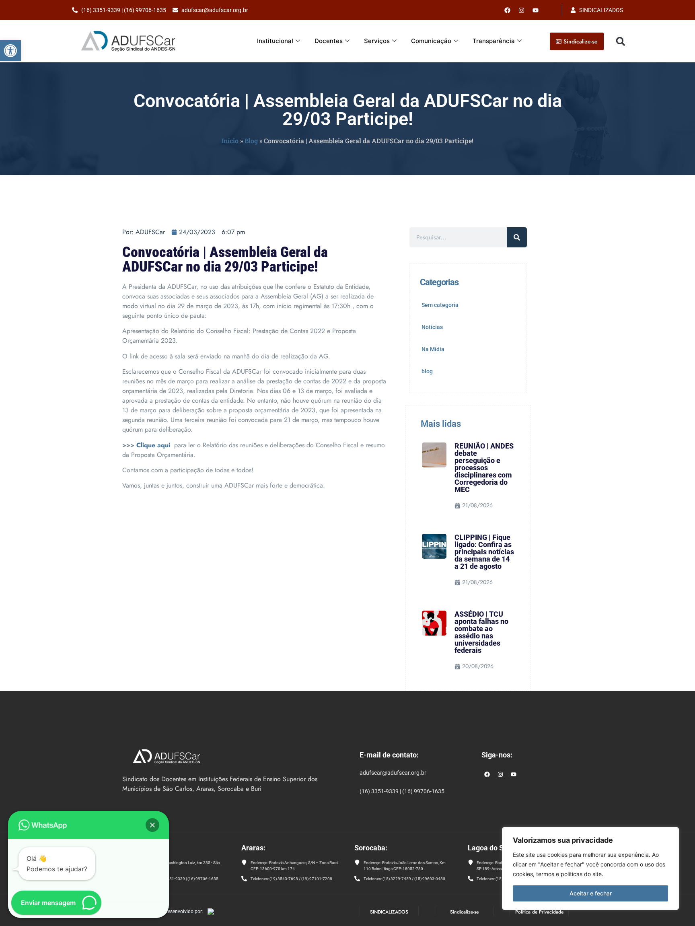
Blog (251, 140)
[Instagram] (500, 774)
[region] (590, 868)
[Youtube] (536, 10)
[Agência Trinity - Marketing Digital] (211, 912)
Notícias (432, 327)
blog (427, 371)
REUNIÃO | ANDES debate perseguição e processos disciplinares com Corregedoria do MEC (484, 468)
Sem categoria (440, 305)
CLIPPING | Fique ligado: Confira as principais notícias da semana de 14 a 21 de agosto (484, 551)
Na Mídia (433, 349)
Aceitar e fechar (591, 893)
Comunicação (431, 41)
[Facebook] (508, 10)
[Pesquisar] (517, 237)
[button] (10, 50)
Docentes (329, 41)
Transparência (494, 41)
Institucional (275, 41)
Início (230, 140)
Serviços (377, 41)
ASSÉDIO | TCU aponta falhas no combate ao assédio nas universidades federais (481, 632)
